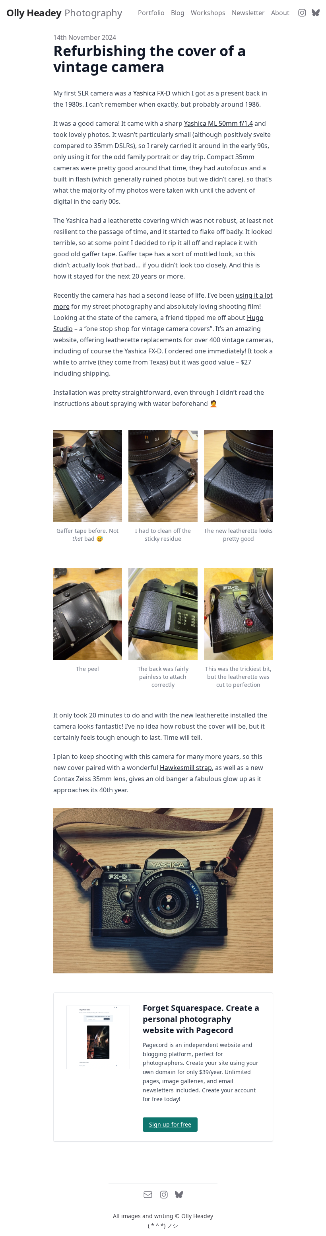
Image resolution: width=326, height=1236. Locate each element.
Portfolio (151, 12)
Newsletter (248, 12)
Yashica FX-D (152, 93)
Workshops (208, 12)
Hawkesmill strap (186, 767)
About (280, 12)
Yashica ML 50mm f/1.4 (218, 123)
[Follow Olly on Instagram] (302, 13)
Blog (177, 12)
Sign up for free (170, 1124)
